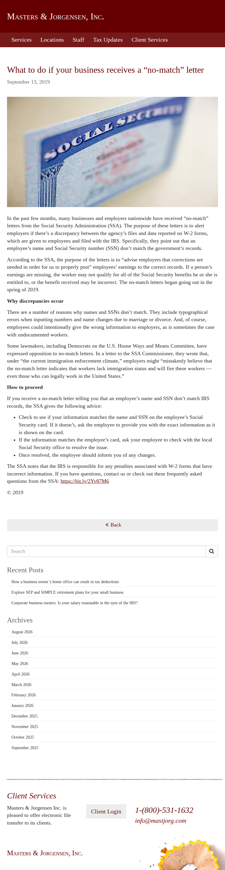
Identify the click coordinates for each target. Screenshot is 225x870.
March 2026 (21, 685)
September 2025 (24, 748)
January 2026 (22, 705)
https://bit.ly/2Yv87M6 (85, 481)
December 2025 (24, 716)
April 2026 (20, 674)
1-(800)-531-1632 (164, 810)
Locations (52, 39)
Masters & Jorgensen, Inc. (55, 16)
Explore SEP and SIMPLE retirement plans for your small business (67, 592)
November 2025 (24, 727)
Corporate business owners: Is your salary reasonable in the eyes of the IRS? (74, 603)
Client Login (106, 811)
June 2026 (19, 653)
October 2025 (22, 737)
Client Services (150, 39)
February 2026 (23, 695)
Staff (78, 39)
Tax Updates (108, 39)
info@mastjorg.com (160, 820)
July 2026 (19, 642)
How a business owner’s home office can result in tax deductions (65, 582)
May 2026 (19, 663)
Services (21, 39)
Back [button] (115, 525)
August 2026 (22, 632)
